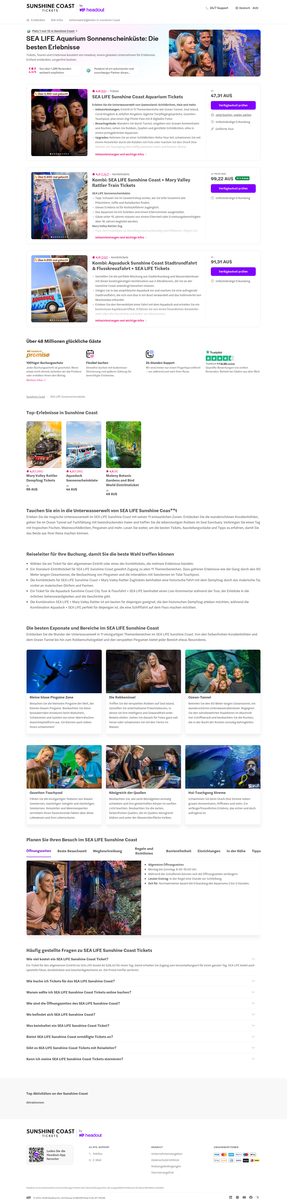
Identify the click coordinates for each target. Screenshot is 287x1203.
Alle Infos (57, 20)
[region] (59, 122)
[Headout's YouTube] (244, 1197)
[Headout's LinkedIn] (230, 1197)
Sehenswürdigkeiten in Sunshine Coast (94, 20)
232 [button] (104, 257)
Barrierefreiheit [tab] (178, 850)
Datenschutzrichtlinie (165, 1160)
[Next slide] (82, 122)
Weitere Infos (34, 380)
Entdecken (38, 20)
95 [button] (103, 91)
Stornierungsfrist (162, 1172)
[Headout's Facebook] (250, 1197)
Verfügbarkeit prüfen (233, 105)
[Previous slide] (36, 122)
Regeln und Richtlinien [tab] (144, 851)
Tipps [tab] (256, 850)
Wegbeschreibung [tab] (107, 850)
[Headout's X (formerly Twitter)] (257, 1197)
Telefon (97, 1154)
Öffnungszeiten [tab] (38, 850)
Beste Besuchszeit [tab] (72, 850)
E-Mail (97, 1160)
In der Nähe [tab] (236, 850)
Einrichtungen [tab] (209, 850)
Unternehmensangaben (167, 1154)
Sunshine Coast (35, 396)
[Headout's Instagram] (237, 1197)
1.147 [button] (105, 174)
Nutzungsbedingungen (166, 1166)
